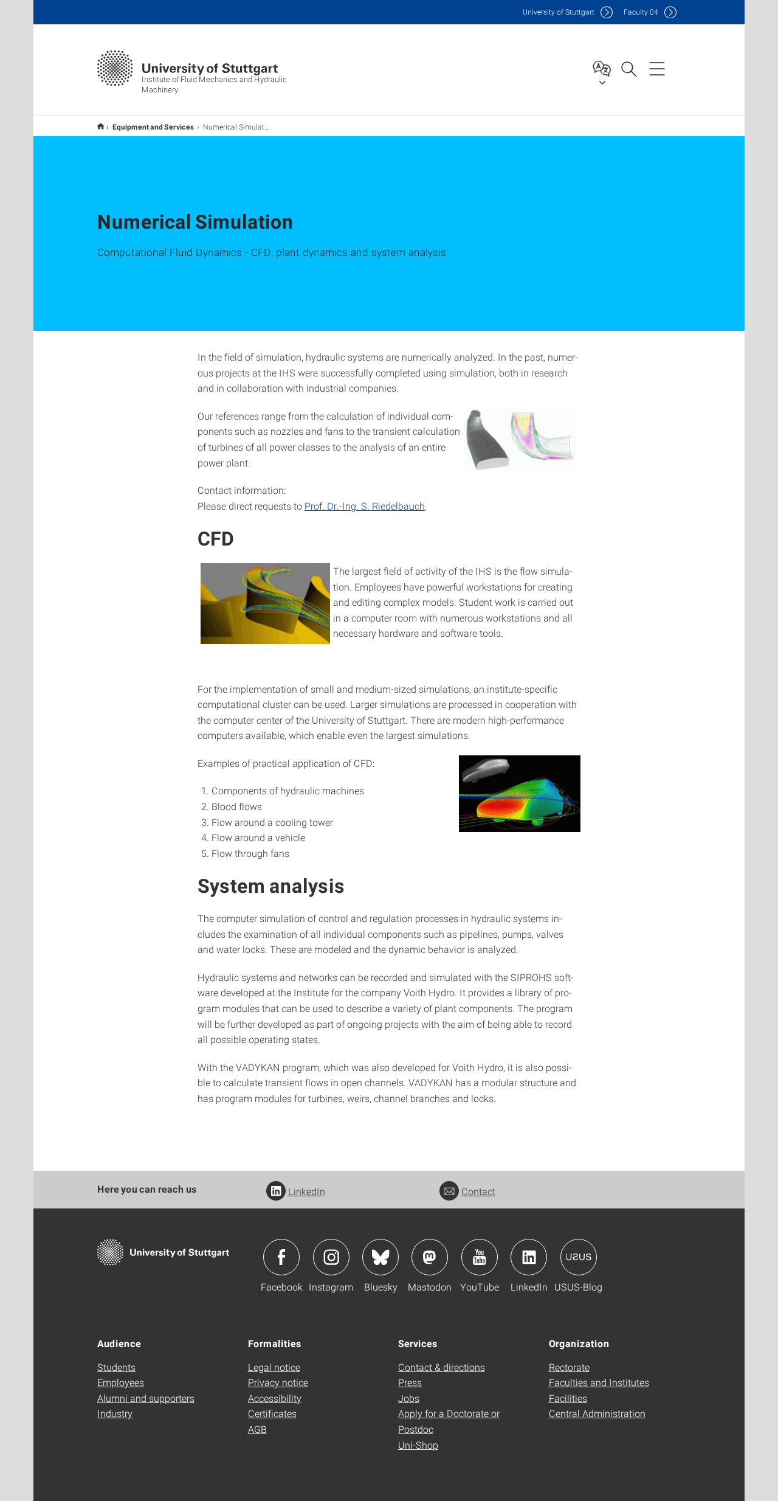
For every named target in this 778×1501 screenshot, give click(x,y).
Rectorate (569, 1367)
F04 (641, 11)
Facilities (568, 1398)
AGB (257, 1429)
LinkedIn (306, 1191)
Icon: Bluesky (380, 1257)
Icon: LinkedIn (529, 1257)
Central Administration (597, 1413)
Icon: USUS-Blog (578, 1257)
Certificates (272, 1413)
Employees (120, 1382)
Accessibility (274, 1398)
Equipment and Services (153, 126)
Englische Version (100, 126)
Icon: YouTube (479, 1257)
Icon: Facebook (281, 1257)
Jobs (408, 1398)
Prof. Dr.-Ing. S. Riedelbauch (365, 505)
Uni (558, 11)
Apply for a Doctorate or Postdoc (449, 1421)
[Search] (628, 68)
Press (410, 1382)
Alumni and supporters (145, 1398)
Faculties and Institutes (599, 1382)
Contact (478, 1191)
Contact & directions (441, 1367)
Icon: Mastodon (429, 1257)
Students (116, 1367)
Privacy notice (278, 1382)
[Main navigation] (657, 68)
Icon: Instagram (331, 1257)
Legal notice (274, 1367)
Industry (115, 1413)
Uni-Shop (418, 1444)
